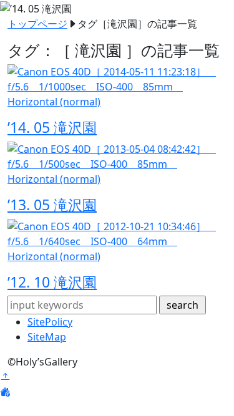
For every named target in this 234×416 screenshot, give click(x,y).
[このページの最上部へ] (5, 377)
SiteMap (46, 337)
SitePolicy (49, 322)
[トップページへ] (5, 392)
